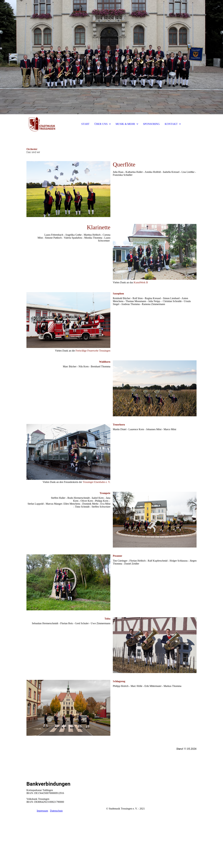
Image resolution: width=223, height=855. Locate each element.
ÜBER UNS (101, 124)
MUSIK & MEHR (125, 124)
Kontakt (30, 810)
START (85, 124)
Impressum (42, 810)
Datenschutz (56, 810)
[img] (111, 57)
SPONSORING (151, 124)
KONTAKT (171, 124)
